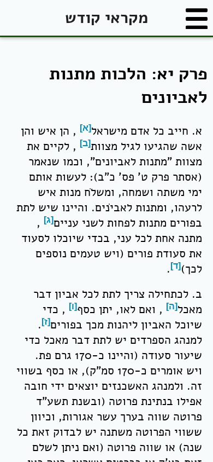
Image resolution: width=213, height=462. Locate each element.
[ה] (171, 306)
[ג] (49, 219)
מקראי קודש (106, 17)
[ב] (85, 143)
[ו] (73, 306)
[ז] (46, 321)
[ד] (175, 265)
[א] (85, 127)
